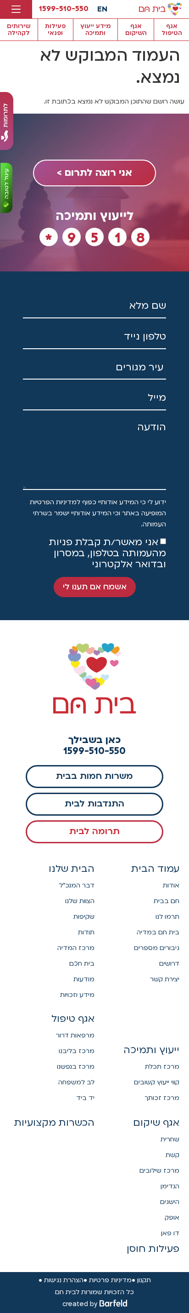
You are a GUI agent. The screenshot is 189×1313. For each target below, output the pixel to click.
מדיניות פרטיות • (107, 1280)
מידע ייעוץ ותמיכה (95, 29)
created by (79, 1304)
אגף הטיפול (171, 29)
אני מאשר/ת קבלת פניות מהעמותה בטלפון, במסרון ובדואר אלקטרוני (107, 553)
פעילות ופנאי (55, 29)
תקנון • (141, 1280)
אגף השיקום (136, 29)
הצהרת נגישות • (61, 1280)
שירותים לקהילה (18, 29)
